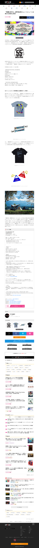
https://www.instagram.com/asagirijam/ (15, 301)
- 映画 (21, 535)
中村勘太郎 (17, 514)
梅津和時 (8, 365)
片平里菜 (24, 369)
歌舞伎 (8, 512)
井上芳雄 (8, 516)
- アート (21, 532)
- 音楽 (21, 526)
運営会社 (7, 537)
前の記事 (8, 360)
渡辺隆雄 (29, 369)
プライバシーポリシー (30, 537)
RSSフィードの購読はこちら (20, 337)
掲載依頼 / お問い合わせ (17, 537)
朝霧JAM (16, 367)
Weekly (19, 416)
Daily (10, 416)
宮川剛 (18, 371)
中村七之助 (12, 512)
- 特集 (29, 532)
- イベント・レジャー (23, 529)
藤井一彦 (27, 367)
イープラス (6, 521)
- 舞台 (21, 527)
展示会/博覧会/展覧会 (10, 514)
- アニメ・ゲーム (22, 531)
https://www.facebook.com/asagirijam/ (15, 302)
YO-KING (13, 369)
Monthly (29, 416)
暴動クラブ (28, 371)
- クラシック (21, 530)
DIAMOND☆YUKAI (28, 365)
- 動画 (29, 526)
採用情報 (22, 537)
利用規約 (25, 537)
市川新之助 (29, 512)
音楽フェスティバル (10, 367)
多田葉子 (23, 371)
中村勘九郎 (18, 512)
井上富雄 (8, 369)
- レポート (30, 530)
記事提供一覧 (10, 537)
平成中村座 (22, 514)
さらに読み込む (19, 507)
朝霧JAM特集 (9, 371)
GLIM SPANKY (19, 369)
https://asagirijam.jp (16, 298)
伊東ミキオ (21, 367)
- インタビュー (30, 529)
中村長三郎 (28, 514)
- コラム (30, 531)
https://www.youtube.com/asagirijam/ (14, 303)
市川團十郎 (24, 512)
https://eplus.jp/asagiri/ (13, 276)
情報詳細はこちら (17, 306)
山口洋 (14, 371)
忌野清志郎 (21, 365)
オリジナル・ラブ (14, 365)
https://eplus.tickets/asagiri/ (17, 295)
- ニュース (30, 527)
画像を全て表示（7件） (20, 329)
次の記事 (30, 360)
